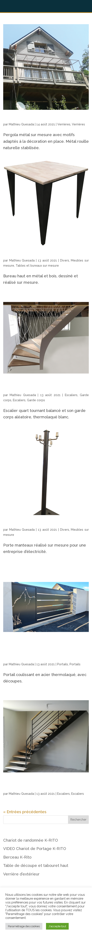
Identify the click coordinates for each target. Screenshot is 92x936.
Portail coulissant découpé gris (30, 659)
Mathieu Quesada (21, 124)
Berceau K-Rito (17, 857)
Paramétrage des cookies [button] (24, 926)
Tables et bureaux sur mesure (37, 265)
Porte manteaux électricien (26, 524)
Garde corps (36, 400)
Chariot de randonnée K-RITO (30, 840)
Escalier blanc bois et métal (27, 390)
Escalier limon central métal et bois (33, 788)
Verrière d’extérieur (21, 874)
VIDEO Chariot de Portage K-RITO (34, 848)
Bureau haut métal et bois (25, 255)
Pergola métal (15, 119)
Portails (62, 664)
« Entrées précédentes (24, 812)
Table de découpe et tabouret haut (35, 865)
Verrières (63, 124)
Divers (64, 260)
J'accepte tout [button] (57, 926)
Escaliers (71, 395)
